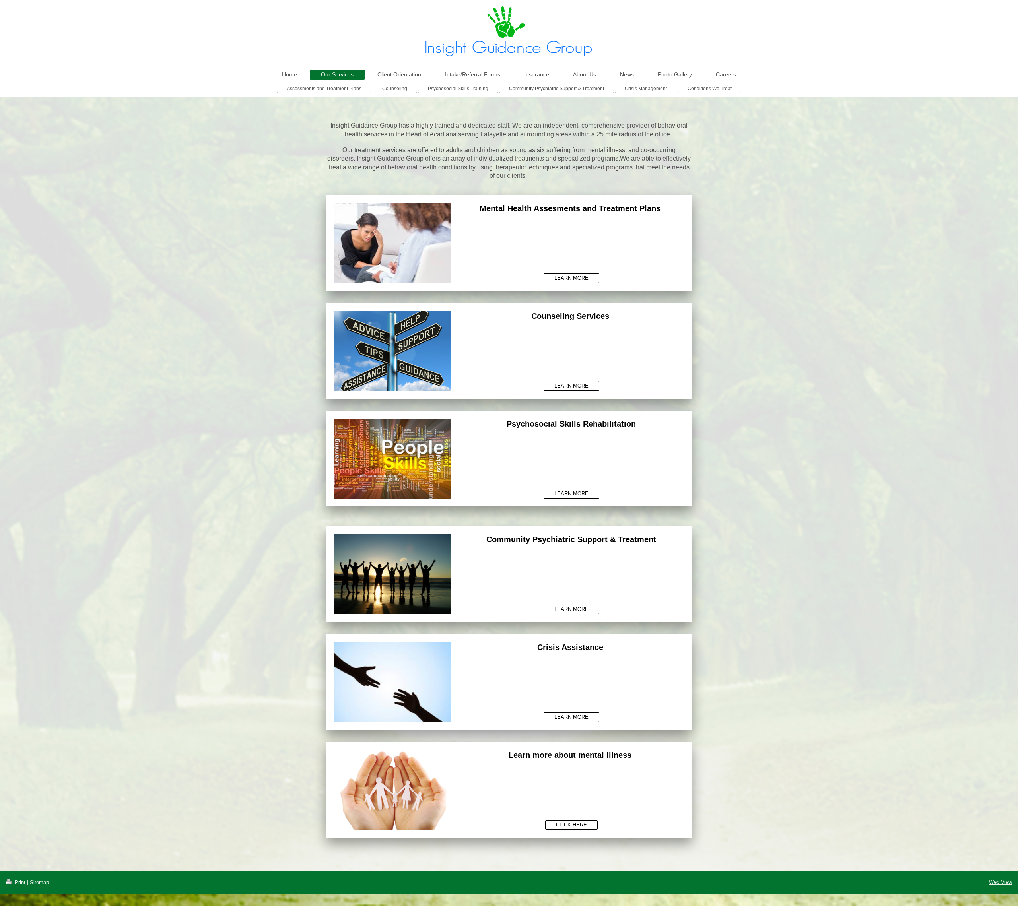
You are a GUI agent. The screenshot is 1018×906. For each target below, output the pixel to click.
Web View (1000, 882)
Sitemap (39, 882)
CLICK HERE (571, 825)
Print (20, 882)
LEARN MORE (571, 278)
